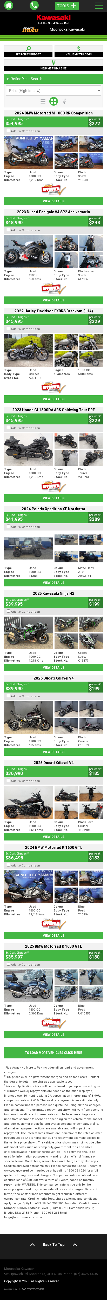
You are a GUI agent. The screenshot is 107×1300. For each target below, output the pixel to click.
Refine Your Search (24, 78)
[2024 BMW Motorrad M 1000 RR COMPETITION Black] (53, 152)
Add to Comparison (25, 131)
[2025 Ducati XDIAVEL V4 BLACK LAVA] (53, 802)
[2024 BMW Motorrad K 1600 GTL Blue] (53, 886)
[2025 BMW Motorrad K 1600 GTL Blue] (53, 985)
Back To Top (53, 1244)
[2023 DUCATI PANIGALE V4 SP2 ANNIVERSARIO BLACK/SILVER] (53, 251)
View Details (53, 201)
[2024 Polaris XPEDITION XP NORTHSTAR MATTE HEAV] (53, 548)
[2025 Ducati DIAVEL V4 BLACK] (53, 717)
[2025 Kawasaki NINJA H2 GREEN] (53, 633)
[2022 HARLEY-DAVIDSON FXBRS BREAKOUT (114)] (53, 350)
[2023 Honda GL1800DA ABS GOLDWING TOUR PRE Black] (53, 449)
